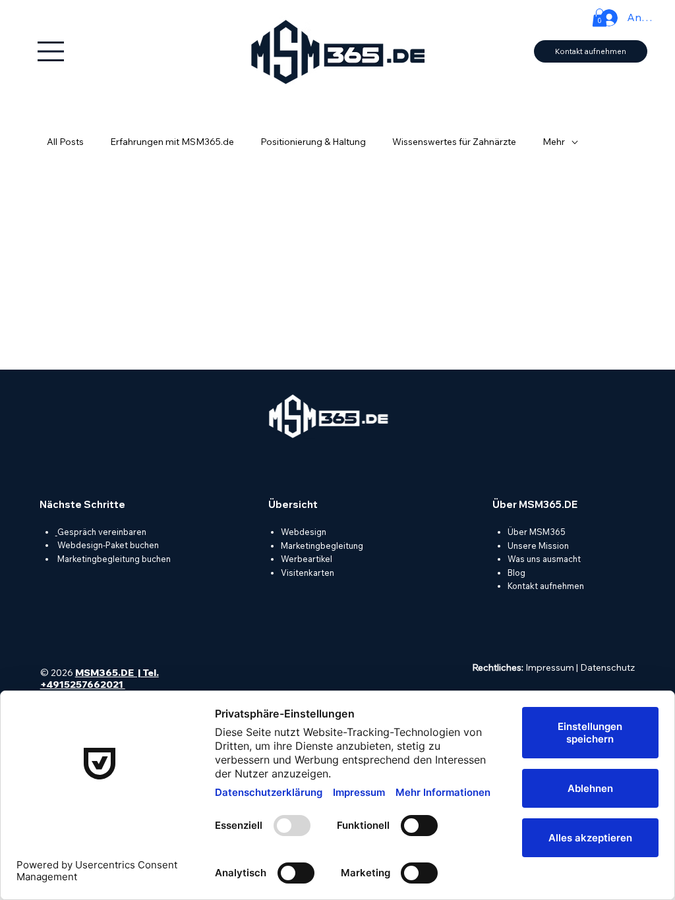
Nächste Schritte (82, 504)
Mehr (554, 142)
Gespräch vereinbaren (101, 531)
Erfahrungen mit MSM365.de (172, 142)
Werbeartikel (306, 558)
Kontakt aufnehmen (546, 585)
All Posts (65, 142)
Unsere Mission (538, 545)
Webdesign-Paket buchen (108, 545)
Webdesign (303, 531)
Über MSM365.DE (534, 504)
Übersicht (293, 504)
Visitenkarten (307, 572)
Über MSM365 (537, 531)
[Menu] (51, 51)
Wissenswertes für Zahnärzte (454, 142)
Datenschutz (607, 667)
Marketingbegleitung (322, 545)
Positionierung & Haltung (313, 142)
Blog (516, 572)
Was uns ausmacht (544, 558)
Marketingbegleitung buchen (113, 558)
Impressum (549, 667)
